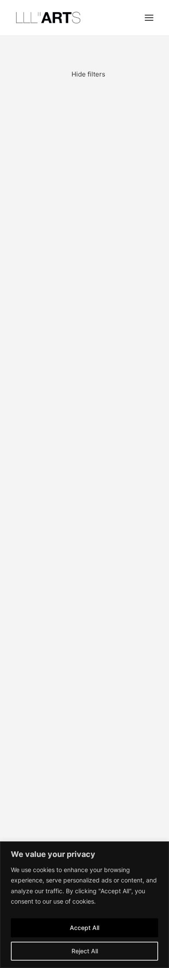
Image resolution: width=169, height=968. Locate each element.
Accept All (84, 927)
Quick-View (143, 104)
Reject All (85, 951)
